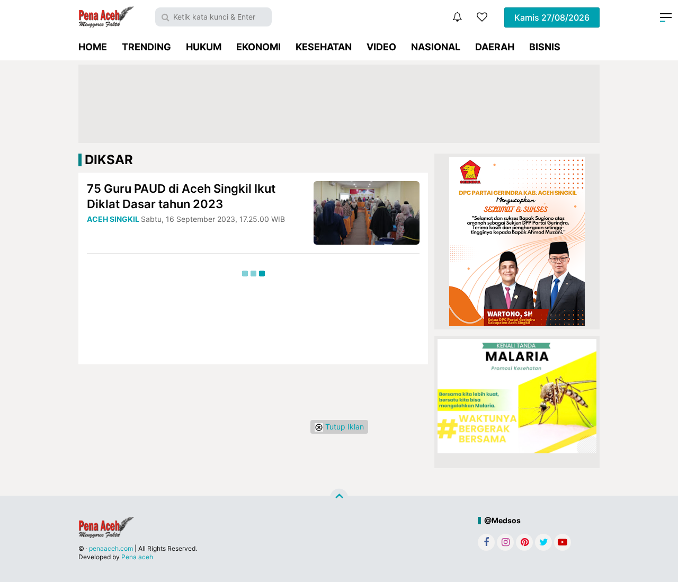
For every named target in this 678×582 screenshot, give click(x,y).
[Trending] (482, 17)
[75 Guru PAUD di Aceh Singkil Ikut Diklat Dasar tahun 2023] (367, 212)
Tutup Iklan (343, 426)
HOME (92, 46)
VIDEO (381, 46)
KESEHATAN (324, 46)
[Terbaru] (457, 17)
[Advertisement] (339, 104)
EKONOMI (258, 46)
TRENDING (146, 46)
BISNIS (544, 46)
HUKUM (203, 46)
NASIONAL (435, 46)
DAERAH (494, 46)
